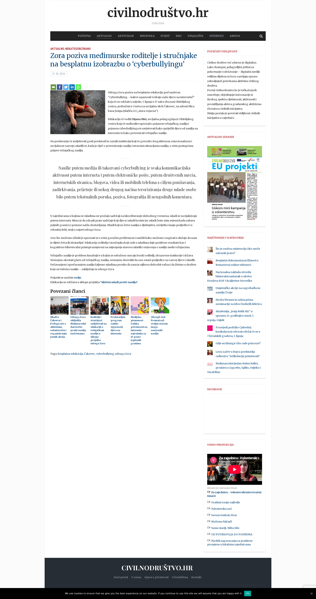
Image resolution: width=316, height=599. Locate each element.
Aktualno (57, 49)
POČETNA (84, 36)
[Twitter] (66, 87)
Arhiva (235, 36)
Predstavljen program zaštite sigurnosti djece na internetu (118, 325)
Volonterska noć (221, 508)
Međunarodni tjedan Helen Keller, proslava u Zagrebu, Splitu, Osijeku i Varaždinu (234, 368)
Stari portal (121, 577)
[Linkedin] (72, 87)
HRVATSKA (147, 36)
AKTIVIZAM (126, 36)
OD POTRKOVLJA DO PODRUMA (231, 534)
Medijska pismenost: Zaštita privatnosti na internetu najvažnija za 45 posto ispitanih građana (139, 330)
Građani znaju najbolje (225, 502)
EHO (179, 36)
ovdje (77, 277)
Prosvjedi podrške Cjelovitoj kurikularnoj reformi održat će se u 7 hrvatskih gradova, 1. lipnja (233, 332)
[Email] (53, 87)
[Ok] (311, 593)
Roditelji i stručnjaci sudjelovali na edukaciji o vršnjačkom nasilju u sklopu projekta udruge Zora (99, 330)
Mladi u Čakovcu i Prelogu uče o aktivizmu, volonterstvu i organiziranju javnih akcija (58, 327)
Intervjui (216, 36)
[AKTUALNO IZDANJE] (234, 184)
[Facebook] (59, 87)
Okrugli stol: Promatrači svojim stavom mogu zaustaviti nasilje (159, 325)
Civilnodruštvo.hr (158, 12)
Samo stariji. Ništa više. (225, 528)
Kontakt (196, 577)
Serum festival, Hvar (224, 515)
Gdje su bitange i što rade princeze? (238, 343)
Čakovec (89, 353)
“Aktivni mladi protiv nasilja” (119, 282)
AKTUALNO (104, 36)
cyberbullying (105, 353)
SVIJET (165, 36)
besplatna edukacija (70, 353)
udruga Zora (123, 353)
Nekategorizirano (78, 49)
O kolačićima (180, 577)
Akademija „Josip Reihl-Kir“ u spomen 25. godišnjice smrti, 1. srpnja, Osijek (230, 316)
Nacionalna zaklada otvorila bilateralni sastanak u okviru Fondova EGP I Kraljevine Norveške (229, 276)
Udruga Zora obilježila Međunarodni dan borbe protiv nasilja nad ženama (78, 325)
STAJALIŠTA (195, 36)
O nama (136, 577)
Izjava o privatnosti (156, 577)
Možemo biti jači (221, 521)
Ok (247, 593)
